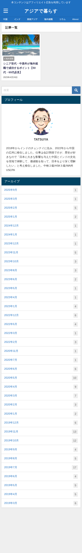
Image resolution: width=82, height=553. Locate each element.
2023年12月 (40, 243)
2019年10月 (40, 440)
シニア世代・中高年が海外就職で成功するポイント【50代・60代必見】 (20, 68)
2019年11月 (40, 431)
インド (17, 19)
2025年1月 (40, 216)
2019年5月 (40, 485)
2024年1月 (40, 234)
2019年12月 (40, 422)
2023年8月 (40, 270)
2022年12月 (40, 315)
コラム (62, 19)
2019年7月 (40, 467)
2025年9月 (40, 189)
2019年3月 (40, 503)
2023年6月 (40, 279)
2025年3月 (40, 198)
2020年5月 (40, 377)
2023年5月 (40, 288)
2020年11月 (40, 351)
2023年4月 (40, 297)
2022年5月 (40, 324)
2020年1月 (40, 413)
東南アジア (32, 19)
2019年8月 (40, 458)
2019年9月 (40, 449)
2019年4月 (40, 494)
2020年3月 (40, 395)
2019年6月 (40, 476)
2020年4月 (40, 386)
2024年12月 (40, 225)
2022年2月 (40, 342)
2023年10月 (40, 261)
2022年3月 (40, 333)
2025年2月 (40, 207)
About (75, 19)
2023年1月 (40, 306)
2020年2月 (40, 404)
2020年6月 (40, 368)
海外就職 (48, 19)
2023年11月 (40, 252)
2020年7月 (40, 359)
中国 (5, 19)
